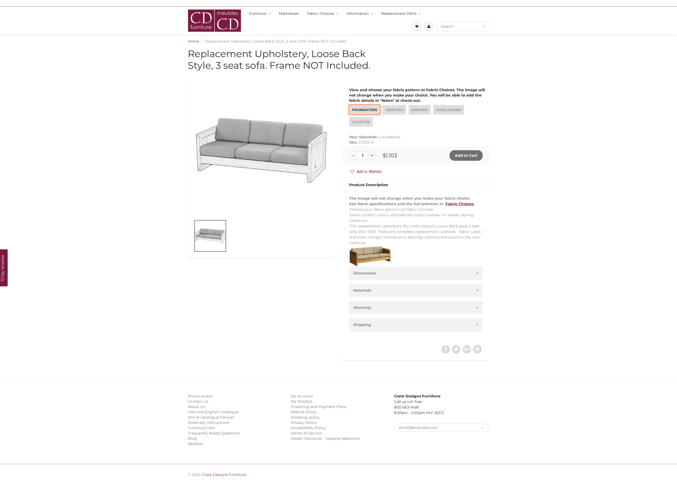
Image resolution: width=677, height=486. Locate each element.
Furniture (257, 13)
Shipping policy (305, 417)
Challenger (448, 110)
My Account (302, 396)
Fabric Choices (320, 13)
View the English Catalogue (213, 412)
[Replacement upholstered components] (261, 150)
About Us (196, 406)
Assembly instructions (208, 422)
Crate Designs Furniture (224, 474)
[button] (365, 171)
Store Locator (200, 396)
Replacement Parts (399, 13)
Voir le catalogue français (211, 417)
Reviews (195, 443)
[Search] (484, 26)
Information (357, 13)
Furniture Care (201, 427)
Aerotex (394, 110)
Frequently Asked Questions (214, 433)
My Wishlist (302, 401)
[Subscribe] (482, 428)
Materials (362, 290)
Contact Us (198, 401)
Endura (419, 110)
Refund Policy (304, 412)
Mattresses (289, 13)
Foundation (364, 110)
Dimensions (364, 273)
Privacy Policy (304, 422)
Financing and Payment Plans (318, 406)
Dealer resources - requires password (325, 438)
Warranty (362, 307)
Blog (192, 438)
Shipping (362, 324)
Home (193, 41)
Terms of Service (306, 433)
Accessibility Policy (308, 427)
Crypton (361, 122)
